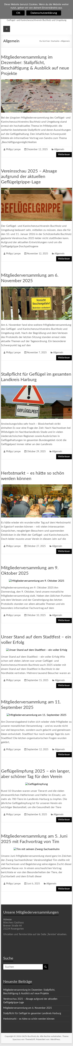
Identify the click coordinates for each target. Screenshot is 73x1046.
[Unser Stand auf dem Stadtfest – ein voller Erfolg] (36, 650)
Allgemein (59, 149)
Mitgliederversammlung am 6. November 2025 (27, 1008)
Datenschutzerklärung (44, 13)
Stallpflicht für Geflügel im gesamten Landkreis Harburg (32, 1013)
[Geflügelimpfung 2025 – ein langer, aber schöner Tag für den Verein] (36, 784)
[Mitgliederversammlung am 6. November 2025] (36, 288)
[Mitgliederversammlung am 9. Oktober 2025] (36, 580)
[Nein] (68, 9)
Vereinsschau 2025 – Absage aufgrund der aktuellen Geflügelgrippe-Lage (29, 176)
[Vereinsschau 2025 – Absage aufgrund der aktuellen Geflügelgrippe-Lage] (36, 189)
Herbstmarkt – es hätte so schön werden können (28, 1019)
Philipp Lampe (13, 149)
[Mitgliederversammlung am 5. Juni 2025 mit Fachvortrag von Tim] (37, 849)
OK (18, 13)
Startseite (55, 41)
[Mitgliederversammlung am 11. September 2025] (36, 715)
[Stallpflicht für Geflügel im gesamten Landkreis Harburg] (36, 387)
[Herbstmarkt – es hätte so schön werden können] (36, 486)
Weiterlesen (64, 154)
